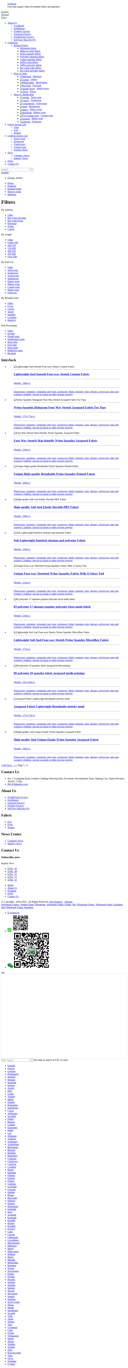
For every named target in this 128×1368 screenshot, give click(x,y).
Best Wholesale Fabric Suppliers (17, 907)
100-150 (11, 245)
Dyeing (11, 333)
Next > (10, 765)
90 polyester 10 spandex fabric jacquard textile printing (49, 673)
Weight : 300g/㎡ (22, 748)
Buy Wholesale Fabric (83, 904)
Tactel (10, 311)
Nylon (10, 226)
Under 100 (12, 242)
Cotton (10, 229)
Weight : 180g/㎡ (22, 383)
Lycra (10, 306)
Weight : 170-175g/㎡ (24, 416)
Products (11, 186)
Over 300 (12, 256)
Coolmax (12, 317)
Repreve (11, 320)
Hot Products (55, 901)
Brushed (11, 353)
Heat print (12, 342)
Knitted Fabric (14, 188)
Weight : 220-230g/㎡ (24, 682)
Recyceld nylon (15, 220)
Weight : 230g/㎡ (22, 549)
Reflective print (15, 350)
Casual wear (13, 287)
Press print (12, 347)
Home (10, 183)
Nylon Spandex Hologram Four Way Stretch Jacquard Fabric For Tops (60, 407)
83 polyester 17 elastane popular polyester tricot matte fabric (52, 606)
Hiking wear (13, 284)
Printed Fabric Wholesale (33, 904)
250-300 (11, 254)
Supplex (11, 314)
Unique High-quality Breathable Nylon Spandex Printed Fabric (54, 474)
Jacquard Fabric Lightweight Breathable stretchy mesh (49, 706)
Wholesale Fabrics (10, 904)
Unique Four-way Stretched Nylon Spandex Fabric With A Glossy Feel (59, 573)
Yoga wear (12, 270)
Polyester (12, 223)
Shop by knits (14, 191)
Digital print (13, 336)
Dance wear (13, 281)
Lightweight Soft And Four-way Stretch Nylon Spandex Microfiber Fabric (61, 640)
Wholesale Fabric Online (59, 904)
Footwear (12, 292)
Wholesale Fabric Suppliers (109, 904)
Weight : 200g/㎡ (22, 482)
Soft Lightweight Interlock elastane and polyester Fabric (50, 540)
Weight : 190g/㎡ (22, 516)
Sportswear (13, 278)
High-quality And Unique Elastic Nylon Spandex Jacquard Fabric (56, 739)
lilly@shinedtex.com (17, 784)
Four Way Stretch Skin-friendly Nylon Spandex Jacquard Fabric (55, 440)
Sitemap (68, 901)
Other (10, 215)
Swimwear (12, 273)
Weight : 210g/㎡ (22, 449)
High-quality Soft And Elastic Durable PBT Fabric (46, 507)
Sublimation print (16, 339)
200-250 (11, 251)
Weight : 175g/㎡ (22, 649)
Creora (10, 309)
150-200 (11, 248)
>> (15, 765)
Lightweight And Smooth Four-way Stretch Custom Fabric (51, 374)
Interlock (11, 194)
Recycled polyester (16, 218)
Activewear (13, 275)
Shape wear (13, 290)
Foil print (12, 345)
